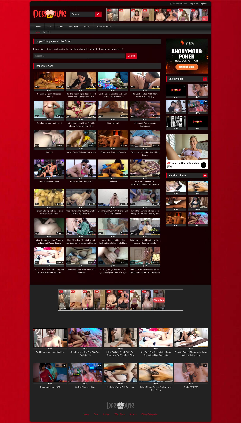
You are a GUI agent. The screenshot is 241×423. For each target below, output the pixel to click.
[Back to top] (232, 414)
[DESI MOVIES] (50, 14)
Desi (49, 26)
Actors (87, 26)
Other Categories (103, 26)
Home (39, 26)
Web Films (73, 26)
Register (203, 4)
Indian (60, 26)
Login (192, 4)
